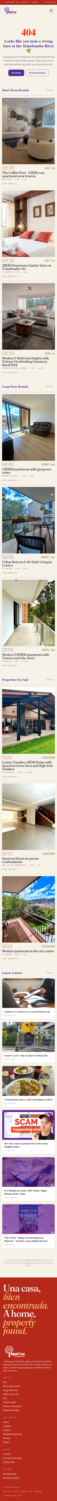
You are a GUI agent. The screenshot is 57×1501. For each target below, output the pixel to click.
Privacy (6, 1438)
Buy (5, 1382)
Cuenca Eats (9, 1462)
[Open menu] (51, 10)
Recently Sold (9, 1474)
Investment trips (11, 1410)
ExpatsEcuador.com (12, 1434)
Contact (7, 1426)
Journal (6, 1454)
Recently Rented (11, 1478)
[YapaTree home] (10, 10)
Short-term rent (11, 1394)
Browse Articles (37, 72)
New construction (11, 1386)
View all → (50, 90)
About (6, 1422)
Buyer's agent (9, 1402)
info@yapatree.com (12, 1496)
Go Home (16, 72)
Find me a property (12, 1406)
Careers (6, 1430)
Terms (6, 1442)
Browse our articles (32, 1263)
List (5, 1398)
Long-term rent (10, 1390)
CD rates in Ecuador (12, 1458)
